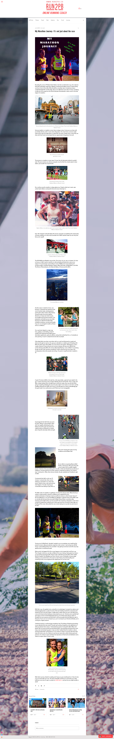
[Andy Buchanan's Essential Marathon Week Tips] (57, 703)
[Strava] (1, 737)
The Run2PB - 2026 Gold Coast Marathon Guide (38, 710)
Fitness (37, 20)
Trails (47, 20)
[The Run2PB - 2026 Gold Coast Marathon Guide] (37, 703)
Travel (42, 20)
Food (62, 20)
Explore (53, 20)
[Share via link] (44, 685)
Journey (68, 20)
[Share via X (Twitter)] (38, 685)
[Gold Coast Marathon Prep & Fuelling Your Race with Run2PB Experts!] (76, 703)
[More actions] (78, 28)
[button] (2, 1)
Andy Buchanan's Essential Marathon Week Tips (56, 710)
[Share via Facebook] (35, 685)
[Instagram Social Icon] (1, 732)
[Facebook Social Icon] (1, 730)
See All (83, 696)
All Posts (31, 20)
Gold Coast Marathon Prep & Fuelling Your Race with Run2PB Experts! (75, 710)
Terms (30, 736)
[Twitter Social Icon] (1, 734)
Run (58, 20)
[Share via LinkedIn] (41, 685)
